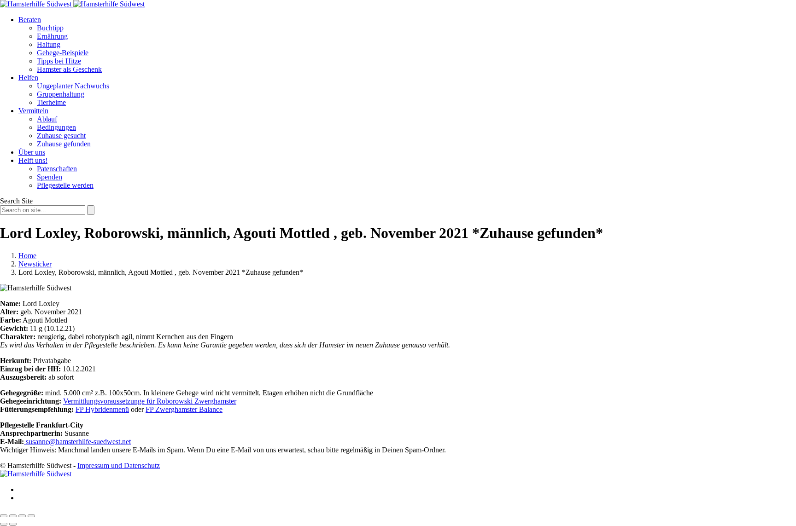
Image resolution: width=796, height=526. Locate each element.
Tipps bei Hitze (59, 61)
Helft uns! (32, 160)
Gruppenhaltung (60, 94)
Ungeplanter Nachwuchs (73, 86)
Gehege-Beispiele (62, 53)
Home (27, 256)
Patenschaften (57, 169)
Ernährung (52, 36)
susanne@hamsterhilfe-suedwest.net (77, 441)
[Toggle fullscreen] (22, 515)
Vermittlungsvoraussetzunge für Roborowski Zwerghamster (149, 401)
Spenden (49, 177)
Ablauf (47, 119)
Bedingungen (56, 127)
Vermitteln (33, 111)
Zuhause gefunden (64, 144)
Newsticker (35, 264)
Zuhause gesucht (61, 135)
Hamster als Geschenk (69, 69)
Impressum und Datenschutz (118, 465)
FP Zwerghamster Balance (184, 409)
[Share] (13, 515)
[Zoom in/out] (31, 515)
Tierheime (51, 102)
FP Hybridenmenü (102, 409)
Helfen (28, 77)
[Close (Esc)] (3, 515)
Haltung (48, 44)
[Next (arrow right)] (13, 524)
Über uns (31, 152)
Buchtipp (50, 28)
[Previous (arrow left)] (3, 524)
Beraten (29, 19)
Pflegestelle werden (65, 185)
